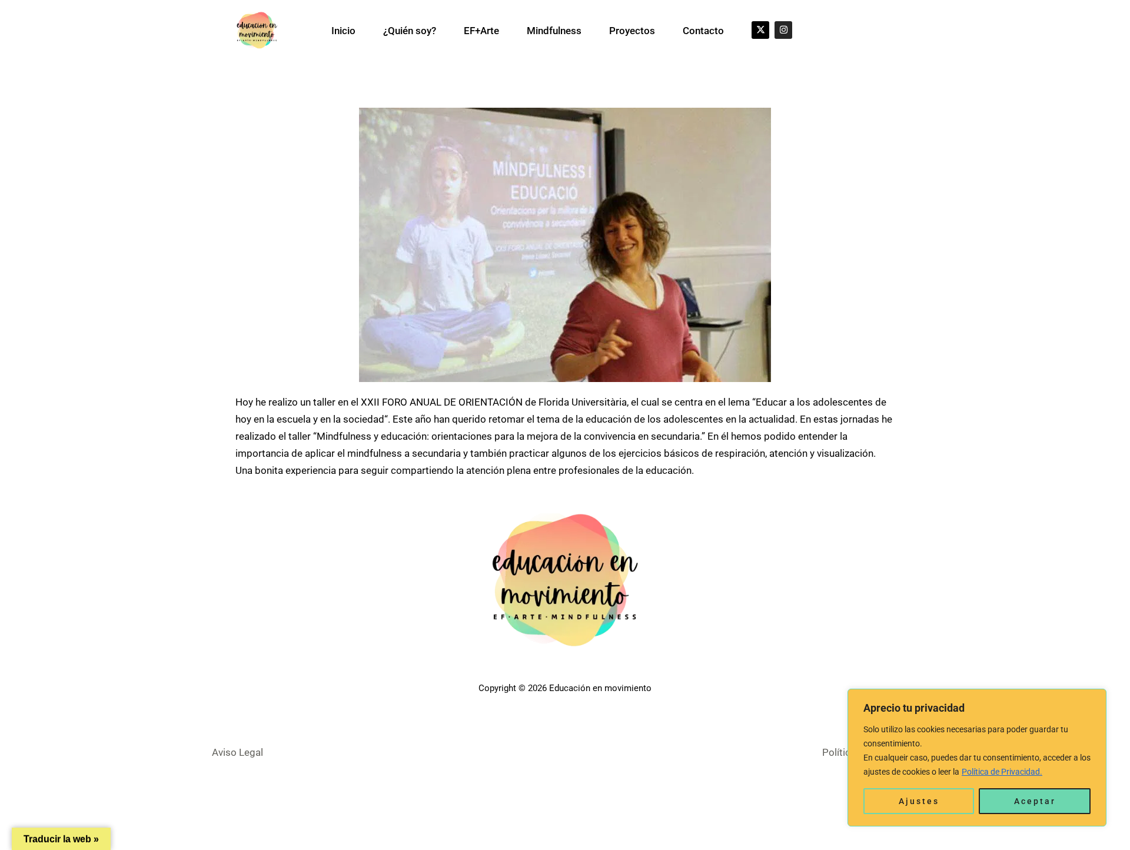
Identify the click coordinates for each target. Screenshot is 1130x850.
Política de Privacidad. (1002, 771)
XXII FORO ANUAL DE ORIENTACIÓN (442, 402)
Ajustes (919, 801)
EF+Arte (481, 30)
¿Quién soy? (409, 30)
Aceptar (1035, 801)
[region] (977, 757)
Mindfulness (554, 30)
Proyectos (632, 30)
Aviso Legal (237, 752)
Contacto (703, 30)
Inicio (343, 30)
